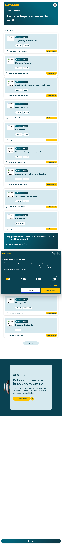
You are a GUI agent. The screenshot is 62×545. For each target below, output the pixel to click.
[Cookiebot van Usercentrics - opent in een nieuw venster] (53, 253)
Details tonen (53, 285)
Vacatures (17, 10)
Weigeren (30, 290)
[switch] (23, 279)
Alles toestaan (50, 290)
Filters (32, 541)
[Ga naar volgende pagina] (36, 343)
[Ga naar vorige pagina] (26, 343)
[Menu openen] (55, 5)
